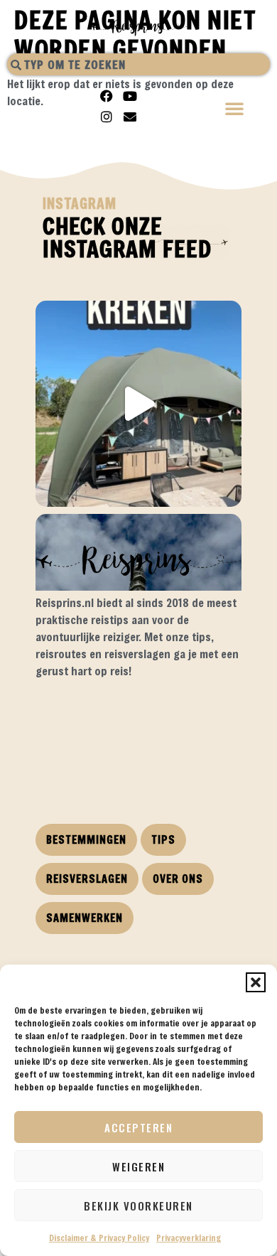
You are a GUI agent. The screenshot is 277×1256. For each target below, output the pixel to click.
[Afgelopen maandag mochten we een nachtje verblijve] (138, 404)
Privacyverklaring (188, 1237)
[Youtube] (130, 96)
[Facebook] (106, 96)
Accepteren (138, 1127)
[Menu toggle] (235, 110)
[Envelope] (130, 116)
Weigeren (138, 1166)
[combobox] (138, 64)
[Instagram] (106, 116)
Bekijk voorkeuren (138, 1205)
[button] (256, 982)
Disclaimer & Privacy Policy (99, 1237)
